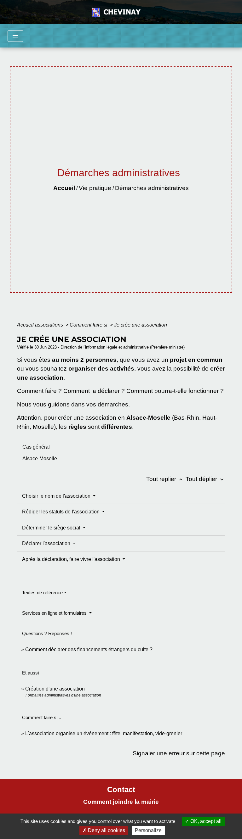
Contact (121, 789)
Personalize (148, 830)
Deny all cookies (106, 830)
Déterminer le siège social (52, 527)
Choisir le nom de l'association (57, 496)
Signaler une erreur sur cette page (179, 753)
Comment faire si (89, 324)
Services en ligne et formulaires (55, 613)
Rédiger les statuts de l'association (61, 511)
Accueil (64, 188)
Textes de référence (42, 592)
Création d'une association (55, 688)
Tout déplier (205, 479)
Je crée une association (140, 324)
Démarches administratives (152, 188)
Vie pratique (95, 188)
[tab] (121, 447)
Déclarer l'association (47, 543)
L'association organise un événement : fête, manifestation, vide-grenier (103, 733)
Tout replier (165, 479)
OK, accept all (205, 821)
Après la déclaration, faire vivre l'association (71, 559)
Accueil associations (40, 324)
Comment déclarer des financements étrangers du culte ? (89, 649)
